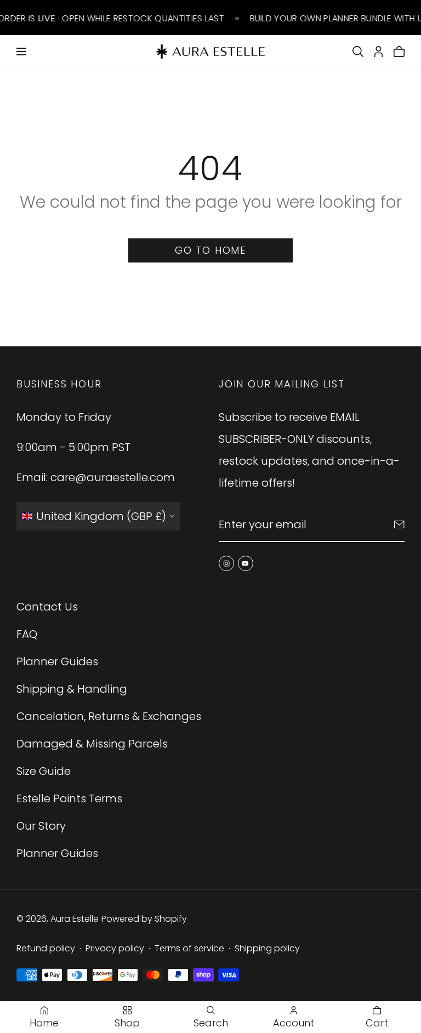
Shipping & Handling (71, 689)
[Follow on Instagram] (226, 563)
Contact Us (47, 606)
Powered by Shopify (144, 918)
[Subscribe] (399, 524)
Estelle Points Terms (69, 798)
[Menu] (21, 51)
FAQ (26, 634)
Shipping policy (267, 948)
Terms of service (189, 948)
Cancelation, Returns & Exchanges (108, 716)
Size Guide (43, 771)
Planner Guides (57, 661)
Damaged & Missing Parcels (92, 743)
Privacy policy (115, 948)
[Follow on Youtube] (245, 563)
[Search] (357, 51)
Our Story (41, 826)
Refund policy (45, 948)
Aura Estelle (74, 918)
